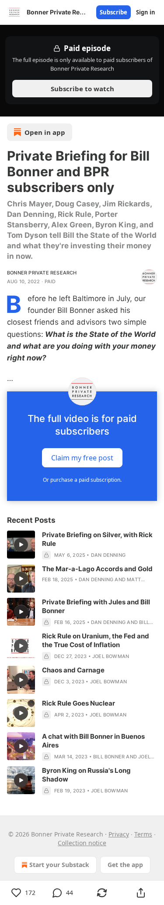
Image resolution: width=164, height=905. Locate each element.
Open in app (44, 132)
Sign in (145, 12)
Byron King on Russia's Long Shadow (86, 774)
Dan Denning (108, 555)
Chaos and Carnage (73, 670)
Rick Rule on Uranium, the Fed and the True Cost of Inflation (95, 640)
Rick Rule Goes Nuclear (78, 703)
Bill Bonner (109, 757)
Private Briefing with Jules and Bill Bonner (96, 606)
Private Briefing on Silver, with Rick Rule (97, 539)
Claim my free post (82, 458)
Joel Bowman (110, 656)
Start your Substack (59, 864)
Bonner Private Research (42, 273)
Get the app (125, 864)
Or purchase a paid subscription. (82, 479)
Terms (143, 834)
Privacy (118, 834)
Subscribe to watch (82, 88)
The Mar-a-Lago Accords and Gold (97, 569)
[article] (82, 545)
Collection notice (82, 843)
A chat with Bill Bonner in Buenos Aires (93, 740)
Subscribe (113, 12)
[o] (21, 545)
